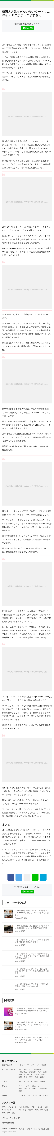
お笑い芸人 (23, 1072)
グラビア (32, 1072)
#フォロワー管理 (41, 1110)
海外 (36, 1077)
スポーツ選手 (43, 1072)
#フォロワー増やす (26, 1110)
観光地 (42, 1082)
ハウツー (32, 1089)
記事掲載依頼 (8, 1122)
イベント (22, 1082)
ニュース (22, 1096)
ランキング (37, 1096)
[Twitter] (19, 877)
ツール (40, 1086)
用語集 (43, 1065)
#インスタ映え (24, 1107)
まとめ (45, 1096)
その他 (4, 1095)
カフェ (29, 1082)
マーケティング (33, 1065)
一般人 (36, 1074)
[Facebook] (10, 877)
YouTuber (38, 1069)
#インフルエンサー (9, 1110)
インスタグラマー (8, 1069)
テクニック (23, 1089)
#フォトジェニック (9, 1107)
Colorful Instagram (27, 4)
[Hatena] (43, 877)
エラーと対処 (31, 1086)
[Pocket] (27, 877)
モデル (29, 1074)
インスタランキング (11, 1118)
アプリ (21, 1086)
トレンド (22, 1065)
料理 (25, 1077)
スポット (5, 1081)
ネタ (29, 1096)
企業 (43, 1074)
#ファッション (37, 1107)
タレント (22, 1074)
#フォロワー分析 (8, 1113)
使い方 (4, 1086)
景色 (36, 1082)
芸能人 (42, 1077)
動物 (20, 1077)
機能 (20, 1091)
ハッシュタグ (43, 1089)
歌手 (31, 1077)
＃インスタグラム (25, 1069)
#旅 (46, 1107)
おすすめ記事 (7, 1065)
